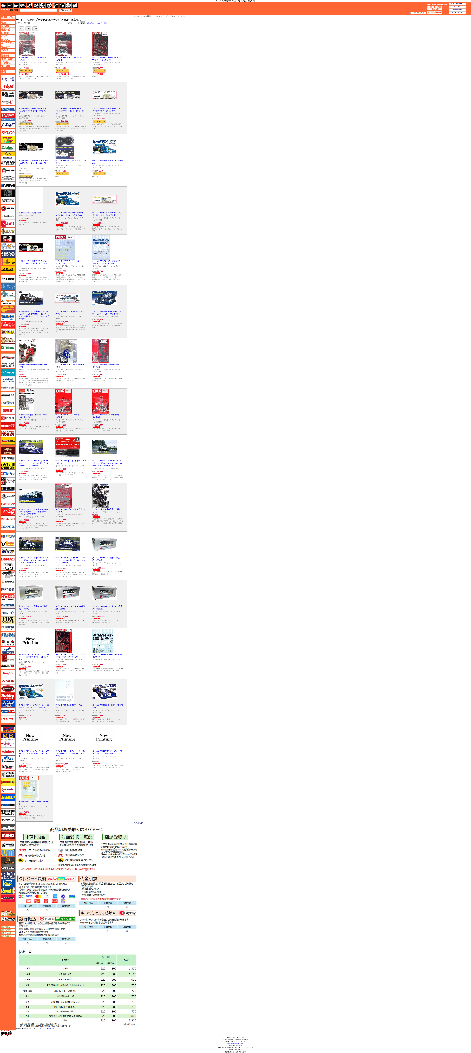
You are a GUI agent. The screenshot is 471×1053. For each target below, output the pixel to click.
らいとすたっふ (8, 868)
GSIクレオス (8, 372)
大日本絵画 (8, 458)
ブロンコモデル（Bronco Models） (8, 650)
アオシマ (8, 109)
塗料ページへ (8, 55)
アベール (8, 140)
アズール (8, 124)
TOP (9, 10)
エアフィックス (8, 208)
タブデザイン (97, 266)
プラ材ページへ (8, 62)
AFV (8, 22)
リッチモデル (8, 883)
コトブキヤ (8, 347)
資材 (62, 5)
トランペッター (8, 526)
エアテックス (8, 200)
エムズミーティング (8, 919)
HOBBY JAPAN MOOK (38, 370)
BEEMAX (8, 582)
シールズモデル (8, 380)
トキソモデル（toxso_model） (8, 496)
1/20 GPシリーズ (30, 321)
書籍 (75, 5)
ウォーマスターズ (8, 193)
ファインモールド (8, 597)
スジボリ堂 (8, 418)
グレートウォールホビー (8, 317)
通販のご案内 (8, 930)
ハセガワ (8, 536)
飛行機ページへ (8, 26)
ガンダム (42, 5)
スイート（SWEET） (8, 410)
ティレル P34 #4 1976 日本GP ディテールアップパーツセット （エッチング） (33, 110)
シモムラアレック (8, 403)
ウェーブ (8, 185)
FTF (8, 238)
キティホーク (8, 294)
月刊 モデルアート (109, 512)
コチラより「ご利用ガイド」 (46, 1029)
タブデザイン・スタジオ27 (8, 466)
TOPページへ (8, 17)
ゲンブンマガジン (8, 332)
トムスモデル (8, 511)
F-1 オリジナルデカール (73, 266)
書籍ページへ (8, 71)
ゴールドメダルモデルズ (8, 340)
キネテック (8, 301)
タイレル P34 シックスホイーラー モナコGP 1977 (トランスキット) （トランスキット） (70, 753)
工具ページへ (8, 59)
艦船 (16, 5)
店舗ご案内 (8, 927)
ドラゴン (8, 519)
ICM (8, 86)
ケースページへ (8, 66)
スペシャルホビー (8, 433)
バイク (29, 5)
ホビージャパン (24, 370)
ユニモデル (8, 845)
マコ (8, 728)
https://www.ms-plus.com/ (235, 1044)
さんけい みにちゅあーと (8, 364)
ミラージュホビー (8, 766)
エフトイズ (8, 246)
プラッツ (8, 643)
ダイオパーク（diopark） (8, 450)
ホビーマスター (8, 719)
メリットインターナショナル (8, 789)
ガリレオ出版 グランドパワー (8, 309)
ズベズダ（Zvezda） (8, 441)
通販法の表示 (8, 936)
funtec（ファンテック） (8, 605)
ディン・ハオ (8, 481)
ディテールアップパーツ (33, 420)
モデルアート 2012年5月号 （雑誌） (106, 509)
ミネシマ (8, 759)
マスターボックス (8, 736)
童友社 (8, 488)
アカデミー (8, 117)
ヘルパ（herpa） (8, 673)
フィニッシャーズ (8, 612)
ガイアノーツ (8, 279)
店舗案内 (457, 12)
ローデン (8, 898)
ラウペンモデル (8, 875)
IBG (8, 94)
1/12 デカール (107, 266)
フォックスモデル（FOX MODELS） (8, 620)
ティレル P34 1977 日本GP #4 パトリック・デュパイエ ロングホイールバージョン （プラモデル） (33, 560)
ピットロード (8, 589)
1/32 (35, 29)
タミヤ (95, 166)
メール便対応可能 (25, 73)
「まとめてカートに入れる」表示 (96, 23)
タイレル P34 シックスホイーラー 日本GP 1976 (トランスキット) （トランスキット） (34, 656)
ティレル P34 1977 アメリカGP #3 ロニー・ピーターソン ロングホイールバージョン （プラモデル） (33, 511)
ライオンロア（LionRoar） (8, 860)
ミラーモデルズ (8, 774)
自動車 (23, 5)
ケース (68, 5)
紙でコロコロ (8, 286)
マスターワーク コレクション (108, 563)
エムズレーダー (8, 913)
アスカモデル (8, 132)
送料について (8, 933)
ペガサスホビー (8, 658)
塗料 (49, 5)
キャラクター (36, 5)
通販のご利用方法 (457, 4)
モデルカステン (8, 812)
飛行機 (10, 5)
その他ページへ (8, 50)
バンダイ (8, 559)
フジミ (21, 321)
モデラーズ (8, 797)
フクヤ (8, 627)
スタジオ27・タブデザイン (8, 425)
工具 (56, 5)
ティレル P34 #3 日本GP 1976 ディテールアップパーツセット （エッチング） (33, 263)
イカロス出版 (8, 162)
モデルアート (97, 512)
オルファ (8, 269)
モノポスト (8, 827)
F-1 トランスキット (71, 317)
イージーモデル (8, 155)
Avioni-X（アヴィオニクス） (8, 101)
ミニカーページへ (8, 46)
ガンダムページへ (8, 39)
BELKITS (8, 665)
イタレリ (8, 170)
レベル (21, 215)
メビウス (8, 782)
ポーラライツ (8, 688)
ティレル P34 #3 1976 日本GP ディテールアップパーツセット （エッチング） (70, 110)
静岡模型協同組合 (8, 387)
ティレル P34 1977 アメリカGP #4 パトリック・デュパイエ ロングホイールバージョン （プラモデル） (107, 463)
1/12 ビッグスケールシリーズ (71, 218)
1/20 (21, 29)
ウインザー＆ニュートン (8, 178)
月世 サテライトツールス (8, 324)
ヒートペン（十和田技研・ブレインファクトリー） (8, 574)
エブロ (8, 254)
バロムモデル (8, 551)
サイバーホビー (8, 357)
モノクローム (8, 820)
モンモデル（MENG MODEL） (8, 835)
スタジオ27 (23, 63)
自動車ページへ (8, 33)
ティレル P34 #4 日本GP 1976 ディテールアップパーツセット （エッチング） (33, 162)
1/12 (28, 29)
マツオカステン (8, 744)
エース (8, 231)
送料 (457, 7)
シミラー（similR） (8, 395)
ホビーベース (8, 703)
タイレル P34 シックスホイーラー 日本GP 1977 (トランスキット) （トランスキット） (34, 753)
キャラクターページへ (8, 43)
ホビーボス (8, 711)
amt (8, 223)
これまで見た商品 (418, 13)
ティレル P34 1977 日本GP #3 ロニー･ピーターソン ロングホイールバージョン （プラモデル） (70, 560)
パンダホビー (8, 566)
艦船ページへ (8, 29)
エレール (8, 261)
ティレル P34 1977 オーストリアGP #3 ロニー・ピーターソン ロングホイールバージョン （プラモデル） (34, 463)
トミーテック (8, 504)
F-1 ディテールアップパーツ (37, 63)
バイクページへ (8, 36)
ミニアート (8, 751)
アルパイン (8, 147)
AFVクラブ (8, 216)
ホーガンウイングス (8, 681)
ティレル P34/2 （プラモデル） (31, 213)
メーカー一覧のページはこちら (8, 79)
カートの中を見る (434, 12)
